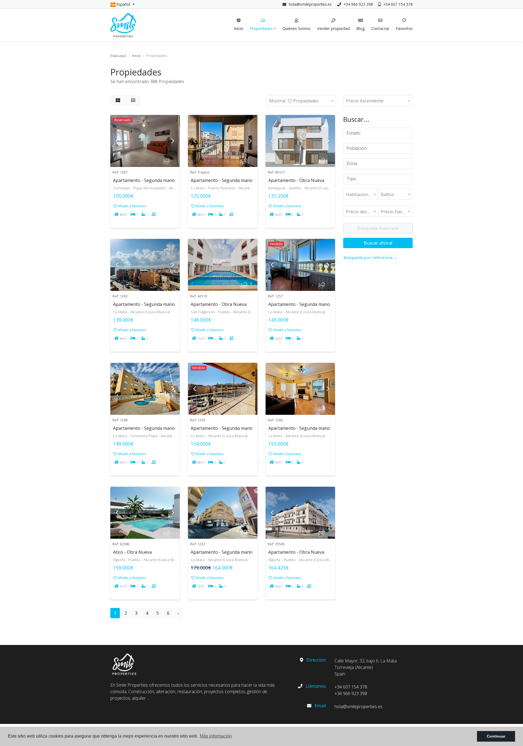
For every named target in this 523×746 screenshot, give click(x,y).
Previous (117, 141)
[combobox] (378, 133)
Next (173, 141)
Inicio (136, 55)
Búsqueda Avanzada (378, 228)
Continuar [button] (496, 736)
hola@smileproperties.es (310, 4)
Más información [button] (216, 736)
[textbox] (380, 132)
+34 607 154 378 (397, 4)
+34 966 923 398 (357, 4)
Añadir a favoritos (131, 205)
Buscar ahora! (378, 243)
